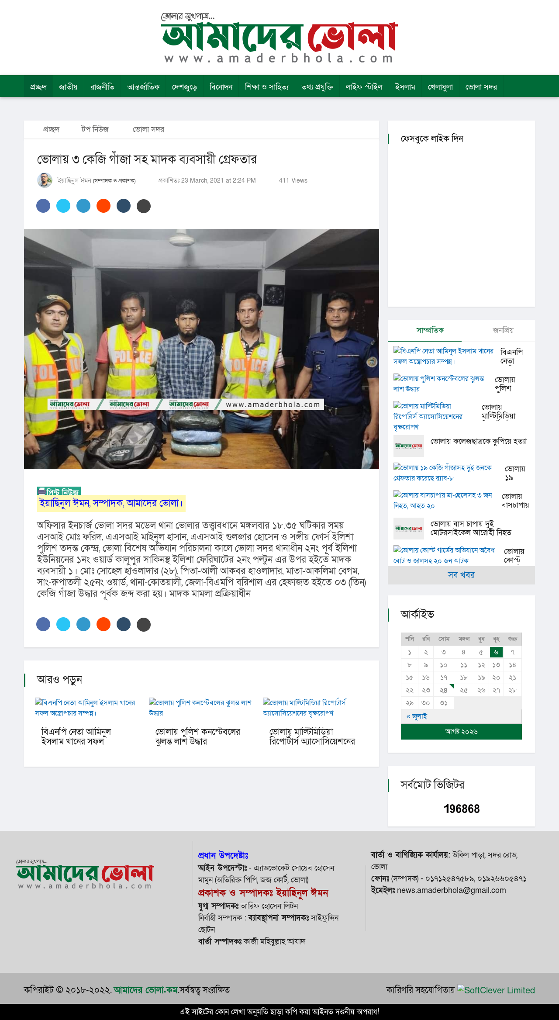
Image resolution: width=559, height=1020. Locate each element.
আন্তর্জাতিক (143, 87)
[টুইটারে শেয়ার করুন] (63, 206)
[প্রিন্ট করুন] (144, 206)
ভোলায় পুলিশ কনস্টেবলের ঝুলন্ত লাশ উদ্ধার (197, 736)
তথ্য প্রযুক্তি (317, 87)
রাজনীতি (102, 87)
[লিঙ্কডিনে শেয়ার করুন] (83, 206)
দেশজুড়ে (184, 87)
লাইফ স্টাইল (364, 87)
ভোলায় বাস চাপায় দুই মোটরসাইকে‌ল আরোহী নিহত (471, 528)
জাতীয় (68, 87)
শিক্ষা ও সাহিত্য (267, 87)
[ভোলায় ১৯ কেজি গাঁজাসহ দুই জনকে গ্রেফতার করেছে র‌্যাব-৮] (449, 473)
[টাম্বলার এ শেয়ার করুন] (124, 206)
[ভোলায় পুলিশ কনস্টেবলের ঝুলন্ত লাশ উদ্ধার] (444, 383)
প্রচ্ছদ (38, 87)
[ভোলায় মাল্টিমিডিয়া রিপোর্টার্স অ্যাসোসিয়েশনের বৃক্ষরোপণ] (437, 416)
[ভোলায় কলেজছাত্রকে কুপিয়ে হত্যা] (412, 446)
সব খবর (461, 575)
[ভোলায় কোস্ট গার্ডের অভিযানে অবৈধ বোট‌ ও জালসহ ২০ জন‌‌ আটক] (448, 555)
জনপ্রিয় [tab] (502, 330)
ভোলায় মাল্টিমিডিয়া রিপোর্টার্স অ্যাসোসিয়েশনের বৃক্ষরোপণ (312, 741)
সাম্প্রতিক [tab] (429, 330)
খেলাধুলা (440, 87)
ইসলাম (405, 87)
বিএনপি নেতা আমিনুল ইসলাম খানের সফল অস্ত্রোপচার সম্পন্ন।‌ (76, 741)
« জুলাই (417, 716)
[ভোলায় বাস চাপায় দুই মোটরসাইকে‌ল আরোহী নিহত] (412, 528)
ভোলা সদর (481, 87)
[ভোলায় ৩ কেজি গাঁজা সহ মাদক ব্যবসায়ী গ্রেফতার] (201, 349)
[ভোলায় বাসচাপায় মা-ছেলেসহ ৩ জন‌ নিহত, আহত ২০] (447, 500)
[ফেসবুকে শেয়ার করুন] (43, 206)
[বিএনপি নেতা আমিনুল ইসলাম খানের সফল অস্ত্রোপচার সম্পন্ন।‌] (446, 356)
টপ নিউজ (95, 129)
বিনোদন (221, 87)
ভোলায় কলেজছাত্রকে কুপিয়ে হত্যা (479, 441)
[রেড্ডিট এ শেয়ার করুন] (103, 206)
